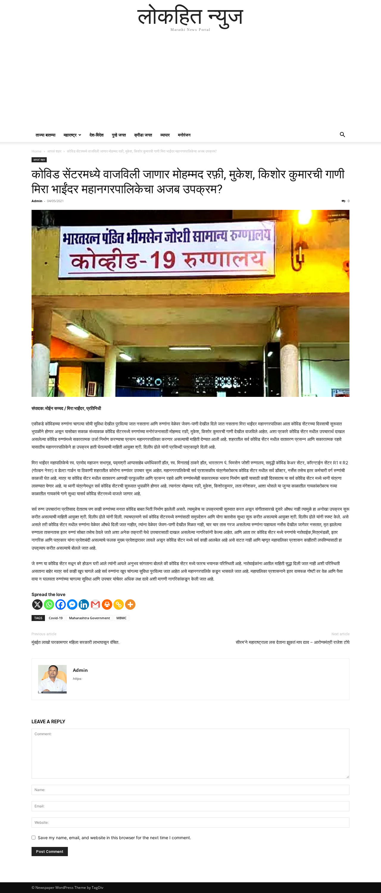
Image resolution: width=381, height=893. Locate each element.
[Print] (107, 604)
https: (77, 679)
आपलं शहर (54, 151)
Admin (37, 201)
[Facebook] (60, 604)
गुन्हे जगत (119, 135)
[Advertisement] (190, 83)
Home (37, 151)
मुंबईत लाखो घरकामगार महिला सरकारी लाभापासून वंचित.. (76, 642)
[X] (37, 604)
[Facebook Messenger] (72, 604)
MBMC (121, 618)
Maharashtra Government (89, 618)
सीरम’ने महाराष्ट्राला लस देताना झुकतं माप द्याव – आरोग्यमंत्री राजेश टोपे (292, 642)
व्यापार (165, 135)
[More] (130, 604)
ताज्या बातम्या (45, 135)
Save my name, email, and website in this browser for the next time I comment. (114, 837)
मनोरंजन (184, 135)
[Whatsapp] (49, 604)
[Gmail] (95, 604)
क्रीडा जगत (143, 135)
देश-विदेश (97, 135)
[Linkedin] (84, 604)
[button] (342, 135)
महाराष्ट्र (70, 135)
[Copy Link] (118, 604)
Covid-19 (56, 618)
